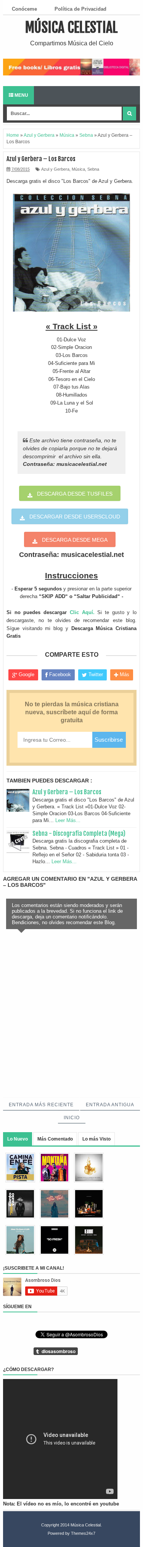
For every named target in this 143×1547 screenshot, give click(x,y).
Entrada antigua (110, 1104)
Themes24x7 (83, 1533)
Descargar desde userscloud (74, 517)
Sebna (93, 169)
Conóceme (24, 9)
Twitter (95, 674)
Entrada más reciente (41, 1104)
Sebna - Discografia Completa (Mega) (78, 833)
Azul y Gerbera (55, 169)
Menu (20, 95)
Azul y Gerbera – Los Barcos (66, 792)
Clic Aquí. (82, 612)
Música (78, 169)
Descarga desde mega (75, 540)
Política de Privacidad (80, 9)
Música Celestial (71, 27)
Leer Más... (67, 820)
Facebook (59, 674)
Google (25, 674)
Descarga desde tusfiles (74, 494)
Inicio (72, 1117)
